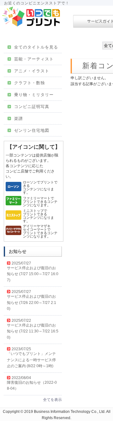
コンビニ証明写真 (28, 106)
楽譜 (15, 118)
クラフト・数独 (26, 82)
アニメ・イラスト (28, 71)
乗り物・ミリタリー (31, 94)
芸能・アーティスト (31, 59)
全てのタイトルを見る (33, 47)
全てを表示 (52, 400)
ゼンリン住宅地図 (28, 130)
